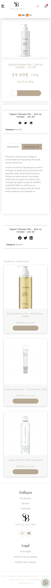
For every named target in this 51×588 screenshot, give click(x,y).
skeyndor (18, 130)
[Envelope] (29, 533)
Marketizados (25, 583)
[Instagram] (22, 533)
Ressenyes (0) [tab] (31, 146)
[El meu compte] (38, 6)
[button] (20, 123)
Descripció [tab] (13, 146)
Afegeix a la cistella (29, 93)
